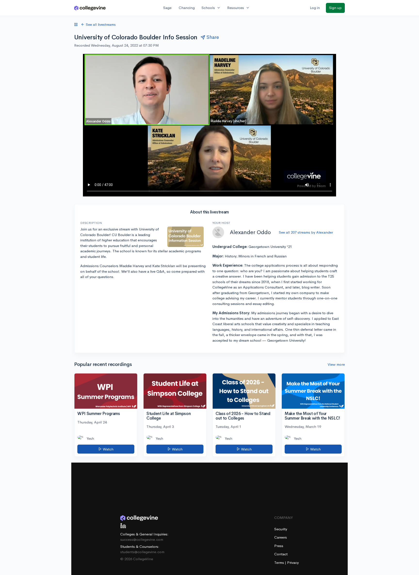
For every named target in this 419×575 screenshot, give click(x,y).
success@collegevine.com (141, 539)
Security (280, 529)
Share (213, 37)
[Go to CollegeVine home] (90, 8)
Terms (279, 562)
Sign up (335, 7)
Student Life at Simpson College (168, 416)
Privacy (293, 562)
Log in (315, 7)
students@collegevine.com (142, 552)
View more (336, 364)
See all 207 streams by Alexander (306, 232)
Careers (280, 537)
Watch (107, 449)
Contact (281, 554)
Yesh (90, 438)
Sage (167, 7)
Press (278, 545)
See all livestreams (101, 24)
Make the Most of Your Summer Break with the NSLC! (312, 416)
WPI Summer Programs (98, 413)
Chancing (187, 7)
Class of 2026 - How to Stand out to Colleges (243, 416)
